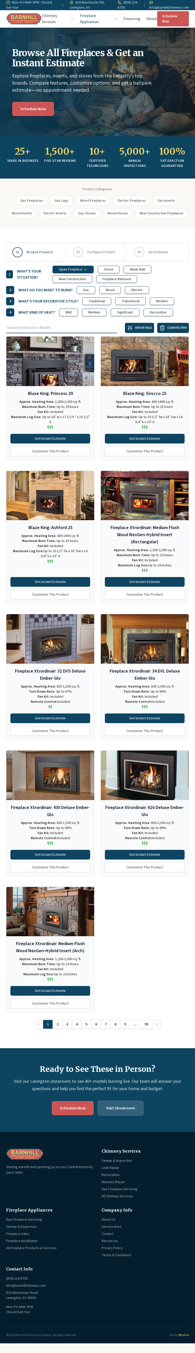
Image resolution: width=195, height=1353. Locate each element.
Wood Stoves (117, 213)
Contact (107, 1233)
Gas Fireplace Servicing (119, 1189)
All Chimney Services (117, 1196)
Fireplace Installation (22, 1241)
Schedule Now (169, 19)
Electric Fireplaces (132, 200)
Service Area (111, 1226)
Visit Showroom (120, 1108)
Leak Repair (110, 1167)
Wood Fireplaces (93, 200)
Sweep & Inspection (117, 1160)
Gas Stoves (87, 213)
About (152, 19)
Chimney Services (49, 19)
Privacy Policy (112, 1248)
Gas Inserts (166, 200)
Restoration (111, 1174)
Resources (110, 1241)
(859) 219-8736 (128, 5)
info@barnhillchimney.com (169, 7)
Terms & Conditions (117, 1255)
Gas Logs (62, 200)
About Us (108, 1219)
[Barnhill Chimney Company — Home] (24, 19)
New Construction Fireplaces (161, 213)
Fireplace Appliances (89, 19)
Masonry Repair (113, 1182)
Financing (131, 19)
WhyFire (183, 1335)
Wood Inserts (22, 213)
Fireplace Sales (17, 1233)
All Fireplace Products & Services (31, 1248)
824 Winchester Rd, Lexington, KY (87, 5)
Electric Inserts (55, 213)
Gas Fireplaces (31, 200)
